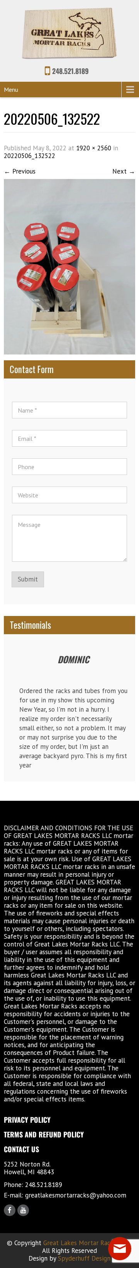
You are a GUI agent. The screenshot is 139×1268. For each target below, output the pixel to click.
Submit (28, 579)
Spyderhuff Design (84, 1258)
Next (123, 171)
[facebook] (9, 1210)
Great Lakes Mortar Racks (80, 1243)
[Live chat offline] (119, 1248)
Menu (11, 89)
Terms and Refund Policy (44, 1134)
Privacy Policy (27, 1120)
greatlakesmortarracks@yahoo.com (75, 1195)
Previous (20, 171)
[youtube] (23, 1210)
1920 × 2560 (93, 148)
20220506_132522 (29, 155)
